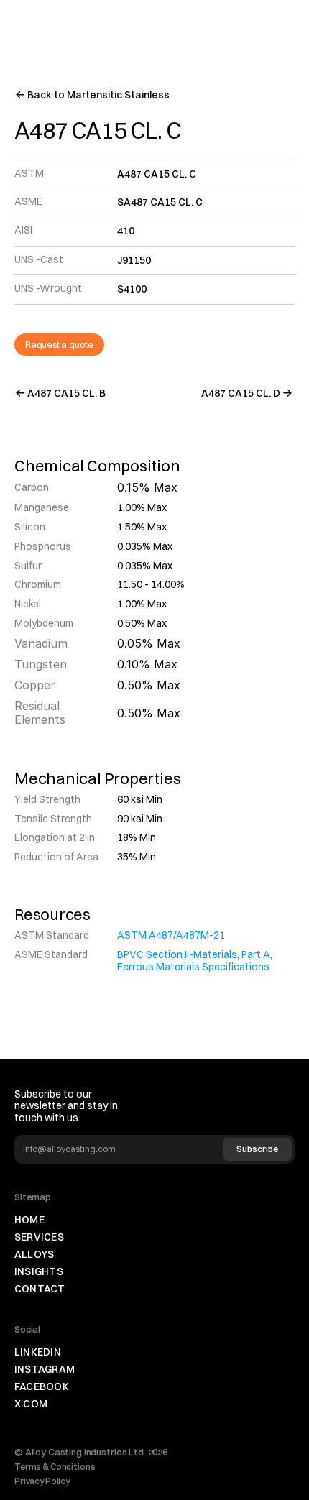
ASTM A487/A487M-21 (171, 935)
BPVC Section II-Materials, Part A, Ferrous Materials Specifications (196, 960)
